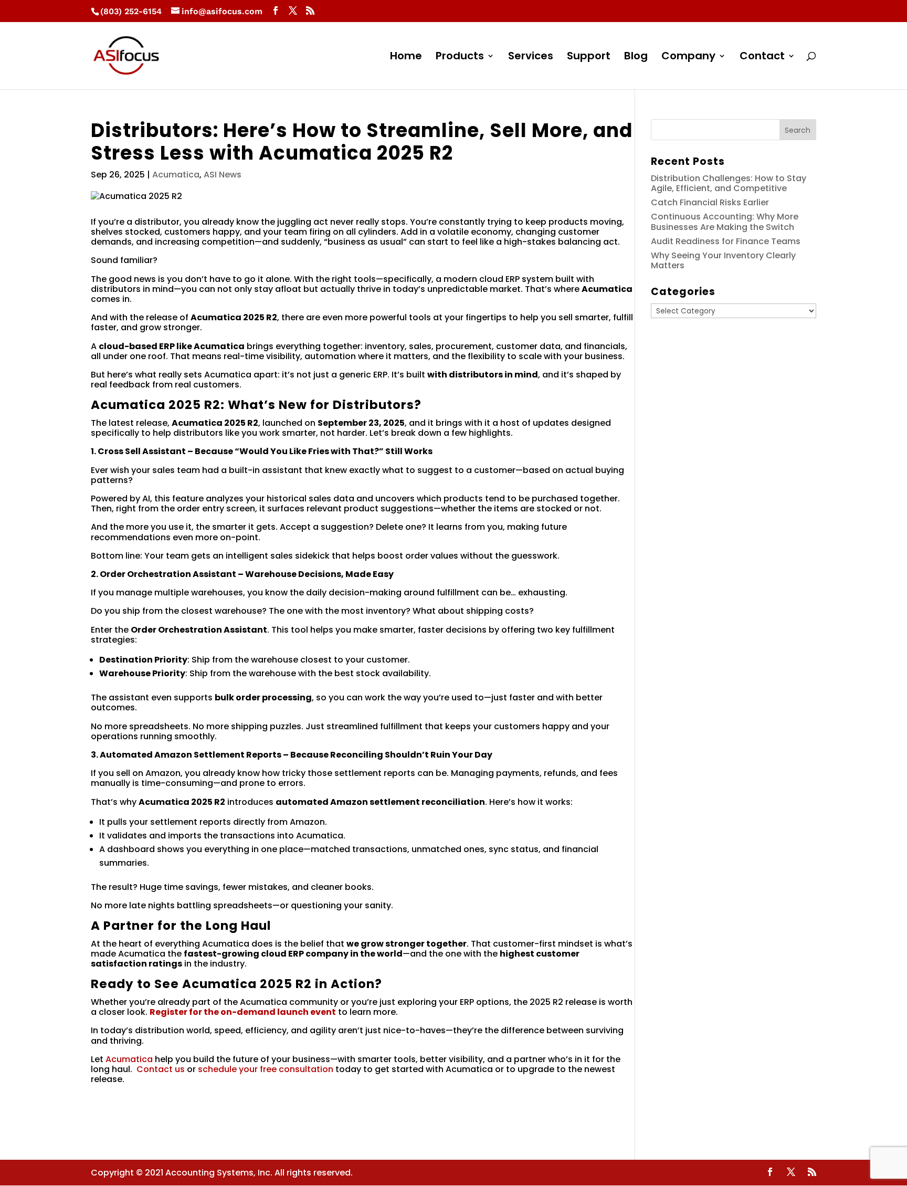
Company (688, 57)
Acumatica (175, 175)
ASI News (222, 175)
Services (530, 57)
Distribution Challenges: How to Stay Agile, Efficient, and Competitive (728, 183)
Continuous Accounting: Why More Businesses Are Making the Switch (724, 222)
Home (406, 57)
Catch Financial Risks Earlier (710, 202)
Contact (762, 57)
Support (588, 57)
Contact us (160, 1069)
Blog (636, 57)
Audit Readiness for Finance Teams (725, 241)
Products (460, 57)
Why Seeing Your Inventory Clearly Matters (723, 260)
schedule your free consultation (265, 1069)
